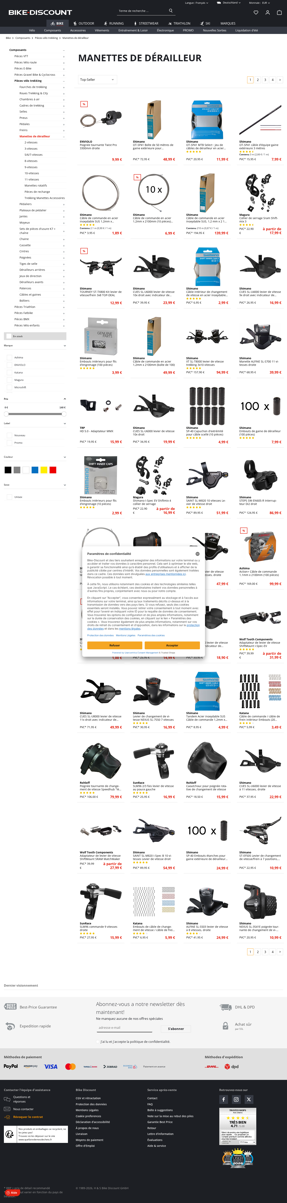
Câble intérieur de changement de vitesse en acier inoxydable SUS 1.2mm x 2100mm (206, 292)
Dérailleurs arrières (32, 270)
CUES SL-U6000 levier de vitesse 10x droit (154, 431)
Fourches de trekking (33, 87)
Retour (151, 1128)
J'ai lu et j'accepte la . (135, 1042)
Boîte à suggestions (160, 1110)
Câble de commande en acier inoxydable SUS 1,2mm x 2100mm (99, 218)
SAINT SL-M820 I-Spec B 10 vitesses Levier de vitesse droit (152, 856)
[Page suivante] (280, 79)
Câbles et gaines (30, 294)
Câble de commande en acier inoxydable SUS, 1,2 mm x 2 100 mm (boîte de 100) (207, 218)
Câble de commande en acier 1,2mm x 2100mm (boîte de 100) (154, 361)
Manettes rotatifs (36, 185)
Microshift (20, 387)
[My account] (268, 12)
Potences (25, 288)
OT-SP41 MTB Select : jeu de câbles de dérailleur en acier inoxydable (205, 145)
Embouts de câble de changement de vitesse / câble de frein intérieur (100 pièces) (153, 927)
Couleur (8, 456)
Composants (17, 50)
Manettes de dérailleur (35, 136)
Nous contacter (23, 1109)
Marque (8, 345)
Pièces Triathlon (24, 307)
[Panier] (278, 12)
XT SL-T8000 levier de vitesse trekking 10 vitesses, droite (205, 572)
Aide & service (156, 1146)
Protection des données (91, 1104)
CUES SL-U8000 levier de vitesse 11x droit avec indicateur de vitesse (100, 716)
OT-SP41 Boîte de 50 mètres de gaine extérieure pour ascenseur (153, 145)
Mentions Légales (87, 1110)
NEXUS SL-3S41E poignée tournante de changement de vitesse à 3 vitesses (259, 927)
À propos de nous (87, 1128)
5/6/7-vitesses (34, 154)
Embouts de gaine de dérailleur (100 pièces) (260, 431)
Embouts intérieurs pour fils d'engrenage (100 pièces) (98, 361)
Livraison (81, 1134)
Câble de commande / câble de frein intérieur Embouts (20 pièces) (259, 716)
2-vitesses (31, 142)
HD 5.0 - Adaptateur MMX (96, 429)
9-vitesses (31, 167)
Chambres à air (30, 99)
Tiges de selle (28, 264)
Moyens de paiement (89, 1140)
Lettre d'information (160, 1134)
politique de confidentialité (149, 1042)
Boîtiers (24, 300)
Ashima (18, 357)
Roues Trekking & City (34, 93)
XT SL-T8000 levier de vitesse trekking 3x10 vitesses (205, 361)
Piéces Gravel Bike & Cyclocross (34, 74)
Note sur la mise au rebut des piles (170, 1116)
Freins (24, 130)
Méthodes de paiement (23, 1057)
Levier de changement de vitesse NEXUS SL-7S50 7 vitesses (153, 716)
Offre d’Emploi (85, 1146)
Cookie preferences (88, 1116)
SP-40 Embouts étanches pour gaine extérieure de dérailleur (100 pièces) (206, 856)
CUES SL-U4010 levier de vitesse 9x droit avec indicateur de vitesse (207, 643)
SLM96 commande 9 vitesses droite (98, 927)
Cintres (24, 251)
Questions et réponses (21, 1099)
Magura (18, 380)
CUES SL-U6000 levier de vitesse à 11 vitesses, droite (260, 786)
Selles (23, 111)
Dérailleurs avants (31, 282)
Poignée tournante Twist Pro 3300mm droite (98, 145)
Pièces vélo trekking (28, 81)
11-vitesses (32, 179)
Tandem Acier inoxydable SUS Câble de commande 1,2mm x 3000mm (205, 716)
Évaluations (154, 1140)
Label (7, 423)
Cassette (25, 245)
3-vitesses (31, 148)
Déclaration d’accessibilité (93, 1122)
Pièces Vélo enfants (27, 325)
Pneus (24, 118)
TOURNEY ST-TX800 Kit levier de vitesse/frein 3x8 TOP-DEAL (101, 292)
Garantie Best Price (160, 1122)
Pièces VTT (21, 56)
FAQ (150, 1104)
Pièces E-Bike (22, 68)
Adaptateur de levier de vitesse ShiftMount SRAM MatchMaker (100, 856)
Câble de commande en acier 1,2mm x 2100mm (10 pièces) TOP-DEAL (152, 218)
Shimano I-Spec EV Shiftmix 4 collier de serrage (152, 501)
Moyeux (25, 222)
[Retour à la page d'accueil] (40, 12)
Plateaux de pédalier (33, 210)
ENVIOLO (19, 365)
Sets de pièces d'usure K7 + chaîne (37, 231)
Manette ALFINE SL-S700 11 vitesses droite (259, 361)
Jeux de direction (31, 276)
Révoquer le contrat (28, 1117)
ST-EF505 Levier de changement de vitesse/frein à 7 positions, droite (260, 856)
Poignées (25, 257)
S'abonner (176, 1029)
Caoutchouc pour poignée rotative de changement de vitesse (206, 786)
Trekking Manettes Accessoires (45, 198)
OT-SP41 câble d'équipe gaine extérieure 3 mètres (258, 145)
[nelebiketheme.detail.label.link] (101, 119)
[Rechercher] (171, 10)
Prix (6, 399)
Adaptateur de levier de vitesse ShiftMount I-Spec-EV (259, 643)
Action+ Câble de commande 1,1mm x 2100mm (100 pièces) (259, 572)
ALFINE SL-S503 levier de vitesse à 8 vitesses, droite (207, 927)
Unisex (18, 497)
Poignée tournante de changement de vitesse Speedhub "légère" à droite (100, 786)
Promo (18, 442)
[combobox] (141, 10)
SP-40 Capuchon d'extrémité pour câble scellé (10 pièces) (204, 431)
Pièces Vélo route (25, 62)
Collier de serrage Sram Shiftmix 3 (258, 218)
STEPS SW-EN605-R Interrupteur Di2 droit (258, 501)
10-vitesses (32, 173)
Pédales (25, 124)
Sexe (6, 484)
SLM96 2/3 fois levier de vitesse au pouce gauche (153, 786)
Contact (152, 1098)
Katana (18, 372)
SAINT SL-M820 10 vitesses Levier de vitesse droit (206, 501)
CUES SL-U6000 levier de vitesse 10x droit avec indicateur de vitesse (154, 292)
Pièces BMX (21, 319)
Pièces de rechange (37, 192)
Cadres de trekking (32, 105)
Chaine (24, 239)
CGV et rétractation (88, 1098)
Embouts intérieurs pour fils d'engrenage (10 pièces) (98, 501)
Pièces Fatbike (23, 313)
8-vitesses (31, 161)
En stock (18, 336)
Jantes (24, 216)
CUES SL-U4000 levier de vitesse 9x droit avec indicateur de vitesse (260, 292)
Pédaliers (26, 204)
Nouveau (19, 435)
